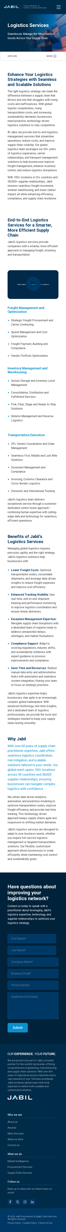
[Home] (25, 7)
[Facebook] (10, 1202)
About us (13, 1121)
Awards (12, 1127)
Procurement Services (20, 1167)
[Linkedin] (32, 1202)
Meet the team (16, 1133)
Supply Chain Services (20, 1172)
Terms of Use (45, 1223)
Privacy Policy (14, 1223)
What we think (15, 1139)
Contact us (14, 1145)
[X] (17, 1202)
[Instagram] (25, 1202)
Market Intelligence (18, 1161)
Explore (12, 56)
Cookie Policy (30, 1223)
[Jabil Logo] (20, 1098)
